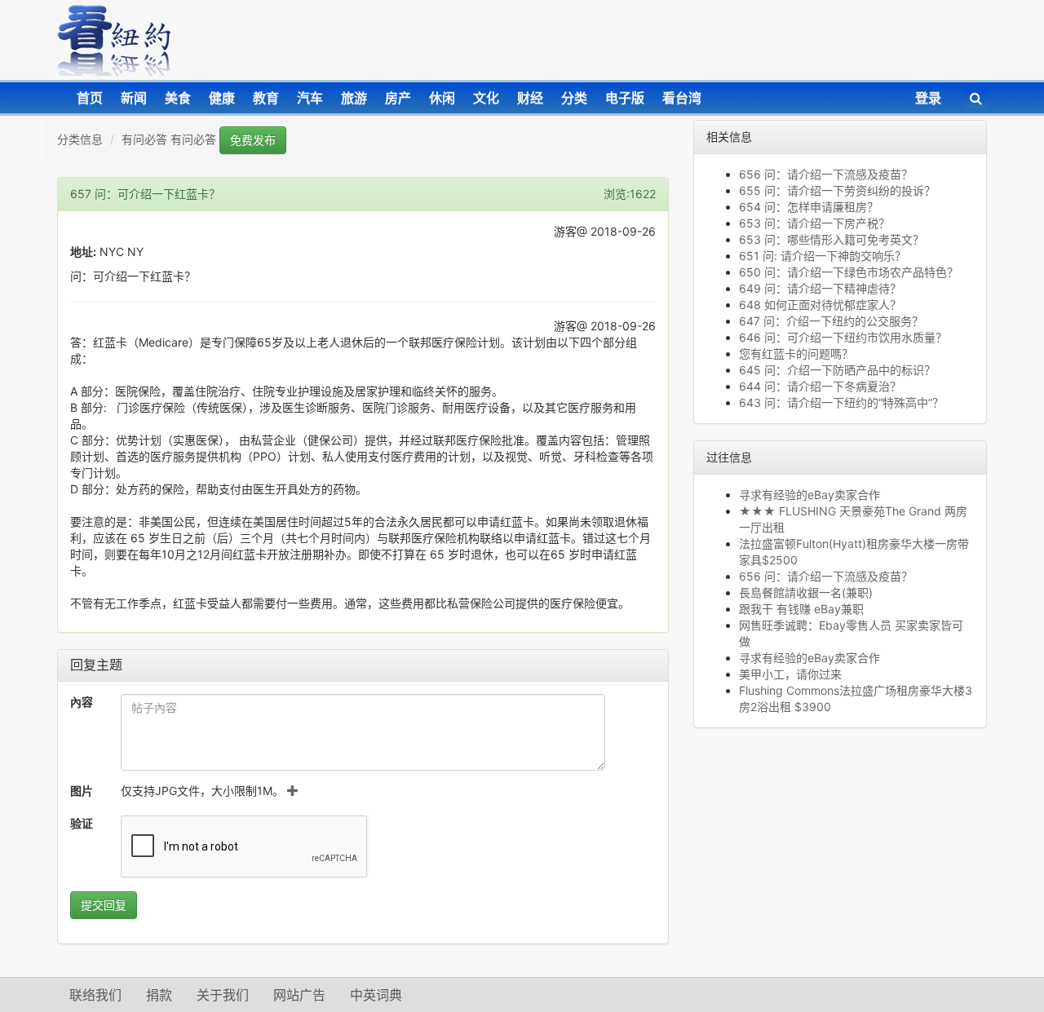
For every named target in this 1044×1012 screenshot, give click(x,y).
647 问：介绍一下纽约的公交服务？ (831, 321)
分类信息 (80, 139)
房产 (398, 98)
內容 (81, 702)
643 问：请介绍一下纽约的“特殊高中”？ (841, 402)
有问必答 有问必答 (169, 139)
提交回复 (103, 905)
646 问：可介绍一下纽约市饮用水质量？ (843, 337)
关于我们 (223, 995)
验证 (81, 823)
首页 (90, 98)
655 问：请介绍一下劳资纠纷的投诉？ (837, 190)
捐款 (159, 995)
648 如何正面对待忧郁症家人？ (820, 305)
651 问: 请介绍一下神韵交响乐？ (822, 256)
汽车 (310, 98)
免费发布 (253, 140)
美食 (178, 98)
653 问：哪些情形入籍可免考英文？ (835, 239)
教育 (266, 98)
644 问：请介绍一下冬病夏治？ (820, 386)
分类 (574, 98)
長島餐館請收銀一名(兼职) (806, 592)
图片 (81, 791)
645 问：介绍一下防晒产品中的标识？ (837, 370)
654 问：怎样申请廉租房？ (808, 207)
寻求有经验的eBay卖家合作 (809, 495)
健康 (222, 98)
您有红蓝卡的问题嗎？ (796, 353)
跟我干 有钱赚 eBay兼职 (801, 609)
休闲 (442, 98)
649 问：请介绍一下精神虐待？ (820, 288)
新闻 (134, 98)
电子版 (624, 98)
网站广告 (299, 995)
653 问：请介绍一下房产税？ (814, 223)
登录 (928, 98)
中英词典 (376, 995)
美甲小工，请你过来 (790, 674)
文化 (486, 98)
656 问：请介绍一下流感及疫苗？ (826, 174)
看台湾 (681, 98)
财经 (530, 98)
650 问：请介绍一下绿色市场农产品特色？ (848, 272)
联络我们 (95, 995)
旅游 (354, 98)
